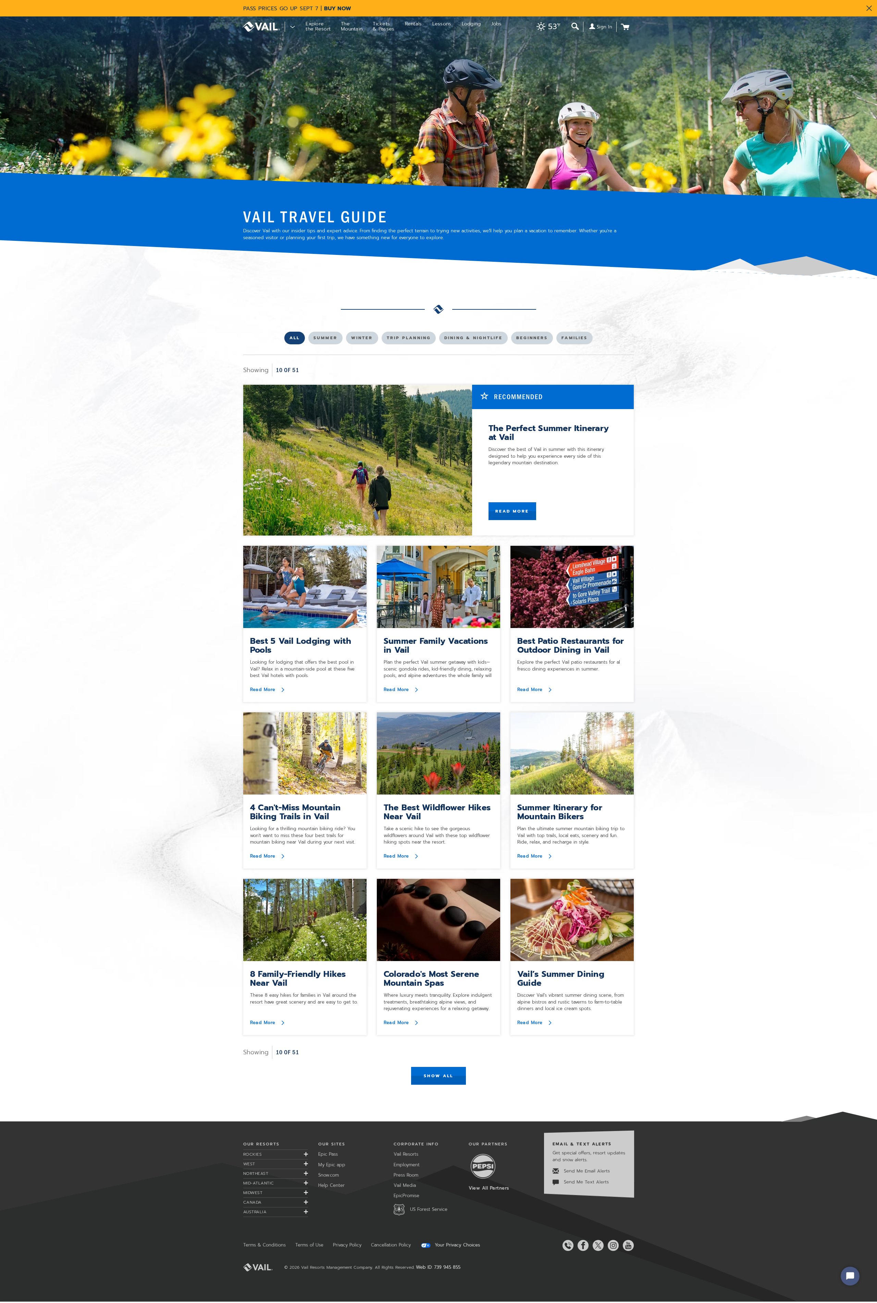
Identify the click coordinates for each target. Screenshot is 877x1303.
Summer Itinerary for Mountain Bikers (559, 812)
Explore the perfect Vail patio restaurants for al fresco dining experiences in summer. (568, 665)
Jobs (496, 23)
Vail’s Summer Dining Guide (560, 978)
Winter (362, 339)
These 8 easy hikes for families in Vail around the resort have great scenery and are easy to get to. (304, 998)
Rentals (413, 23)
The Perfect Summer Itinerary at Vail (549, 432)
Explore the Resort (318, 26)
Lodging (471, 23)
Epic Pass (328, 1154)
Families (574, 339)
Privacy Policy (347, 1245)
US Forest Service (428, 1209)
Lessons (442, 23)
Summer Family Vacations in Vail (436, 645)
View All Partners (489, 1188)
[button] (546, 27)
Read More (512, 511)
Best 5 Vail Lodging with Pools (300, 645)
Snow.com (328, 1175)
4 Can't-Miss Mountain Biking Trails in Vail (295, 812)
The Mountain (351, 26)
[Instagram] (612, 1245)
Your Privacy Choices (456, 1245)
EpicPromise (406, 1195)
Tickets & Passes (383, 26)
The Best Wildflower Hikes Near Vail (437, 812)
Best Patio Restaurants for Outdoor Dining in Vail (570, 645)
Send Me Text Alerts (585, 1182)
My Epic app (331, 1164)
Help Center (331, 1185)
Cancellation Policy (391, 1245)
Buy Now (337, 8)
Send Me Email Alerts (586, 1171)
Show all (439, 1076)
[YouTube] (627, 1245)
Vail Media (405, 1185)
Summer (325, 339)
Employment (407, 1164)
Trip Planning (408, 339)
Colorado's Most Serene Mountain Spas (431, 978)
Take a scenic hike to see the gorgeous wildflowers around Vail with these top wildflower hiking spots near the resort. (437, 835)
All (297, 339)
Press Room (406, 1175)
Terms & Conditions (264, 1245)
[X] (597, 1245)
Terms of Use (309, 1245)
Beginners (532, 339)
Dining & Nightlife (473, 339)
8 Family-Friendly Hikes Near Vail (298, 978)
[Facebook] (582, 1245)
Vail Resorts (406, 1154)
